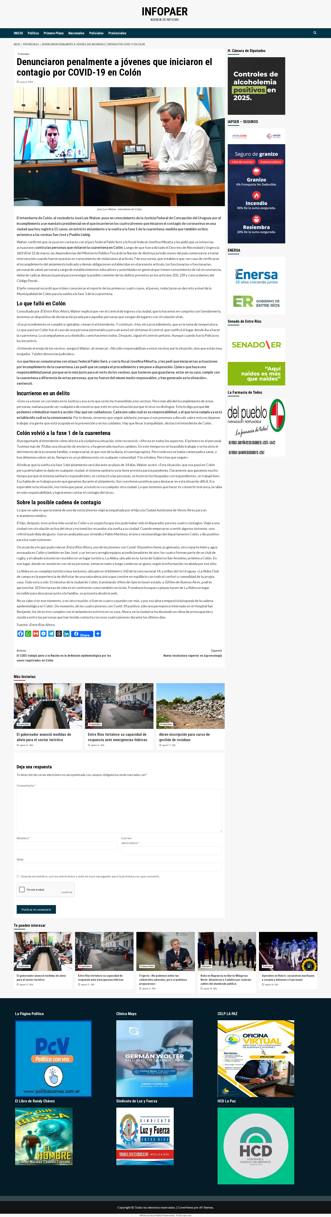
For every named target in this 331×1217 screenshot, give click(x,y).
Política (33, 33)
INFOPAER (165, 11)
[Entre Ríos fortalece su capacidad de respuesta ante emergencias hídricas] (119, 706)
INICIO (18, 33)
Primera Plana (54, 33)
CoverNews (185, 1207)
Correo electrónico (130, 840)
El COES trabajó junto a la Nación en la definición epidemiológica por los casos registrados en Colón (64, 655)
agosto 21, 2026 (26, 745)
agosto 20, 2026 (210, 988)
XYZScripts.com (183, 1215)
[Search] (315, 33)
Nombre (23, 838)
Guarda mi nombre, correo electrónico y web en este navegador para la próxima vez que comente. (90, 876)
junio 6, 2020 (26, 81)
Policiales (96, 33)
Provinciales (117, 33)
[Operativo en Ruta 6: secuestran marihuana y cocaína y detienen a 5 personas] (288, 951)
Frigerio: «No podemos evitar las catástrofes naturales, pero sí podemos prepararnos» (163, 980)
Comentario (26, 785)
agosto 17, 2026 (168, 745)
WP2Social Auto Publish (151, 1215)
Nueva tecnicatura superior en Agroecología (192, 653)
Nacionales (76, 33)
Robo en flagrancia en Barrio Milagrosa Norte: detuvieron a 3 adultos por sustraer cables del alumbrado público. (226, 980)
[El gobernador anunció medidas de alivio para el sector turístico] (48, 706)
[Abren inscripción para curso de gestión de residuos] (190, 706)
